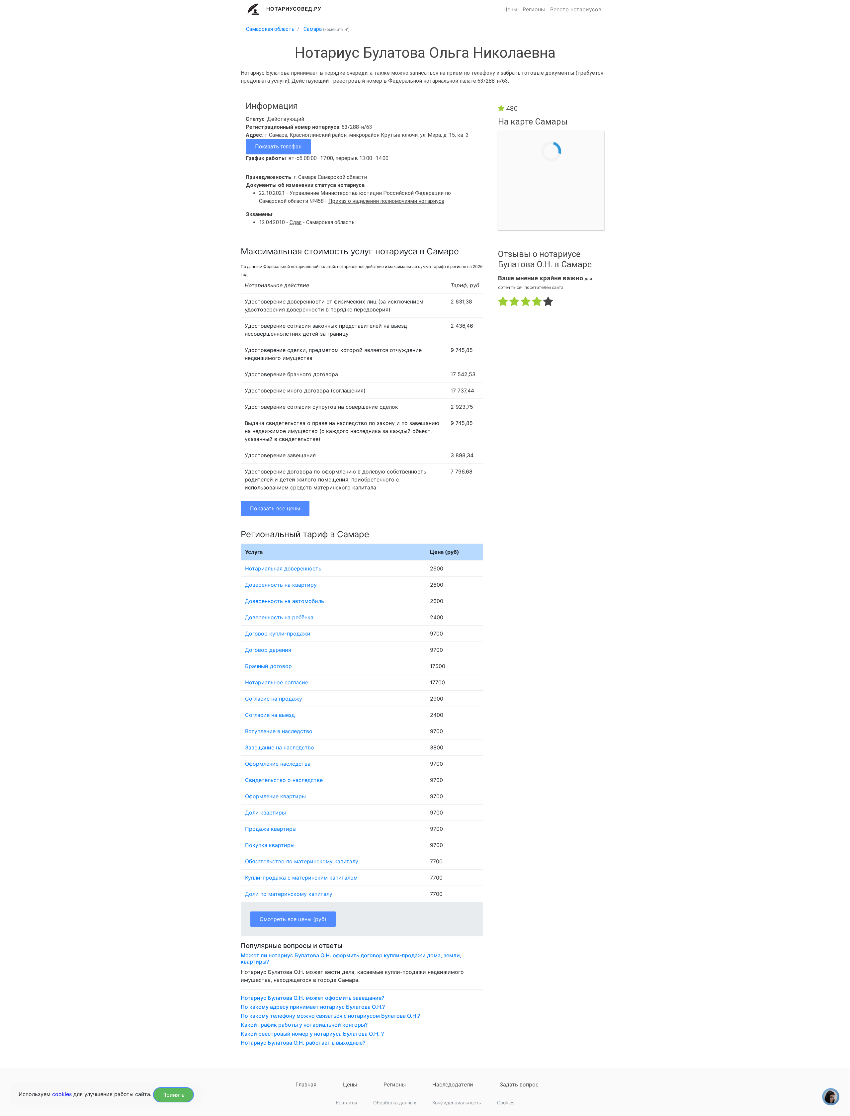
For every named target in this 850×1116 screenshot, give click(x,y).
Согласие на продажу (273, 698)
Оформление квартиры (275, 796)
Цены (510, 9)
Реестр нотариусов (575, 9)
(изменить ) (336, 29)
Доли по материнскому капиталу (288, 894)
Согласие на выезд (270, 715)
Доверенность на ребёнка (279, 617)
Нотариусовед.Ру (294, 9)
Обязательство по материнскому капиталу (301, 861)
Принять (173, 1094)
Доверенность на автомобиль (284, 601)
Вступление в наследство (278, 731)
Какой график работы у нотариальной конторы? (304, 1025)
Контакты (346, 1102)
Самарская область (270, 29)
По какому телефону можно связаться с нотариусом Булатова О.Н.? (330, 1016)
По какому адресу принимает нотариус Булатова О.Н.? (313, 1007)
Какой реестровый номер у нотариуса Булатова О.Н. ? (312, 1034)
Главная (306, 1084)
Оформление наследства (277, 763)
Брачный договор (268, 666)
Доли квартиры (265, 812)
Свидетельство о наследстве (284, 780)
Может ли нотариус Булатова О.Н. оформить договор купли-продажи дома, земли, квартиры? (351, 958)
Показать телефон (278, 146)
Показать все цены (275, 508)
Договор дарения (268, 649)
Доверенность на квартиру (281, 584)
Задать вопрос (519, 1084)
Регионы (534, 9)
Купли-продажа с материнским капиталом (301, 877)
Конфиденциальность (456, 1102)
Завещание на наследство (279, 747)
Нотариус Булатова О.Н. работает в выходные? (303, 1043)
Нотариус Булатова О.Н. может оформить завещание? (312, 998)
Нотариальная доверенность (283, 568)
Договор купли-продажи (277, 633)
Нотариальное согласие (276, 682)
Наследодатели (452, 1084)
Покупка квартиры (270, 845)
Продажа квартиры (271, 828)
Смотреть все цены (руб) (293, 919)
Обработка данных (394, 1102)
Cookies (505, 1102)
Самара (312, 29)
